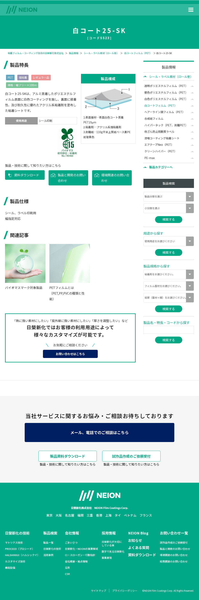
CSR (67, 574)
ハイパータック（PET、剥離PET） (166, 125)
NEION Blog (138, 532)
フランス (146, 515)
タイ (118, 515)
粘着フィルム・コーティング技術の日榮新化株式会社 (36, 53)
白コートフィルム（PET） (138, 53)
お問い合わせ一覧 (174, 532)
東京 (49, 515)
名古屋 (69, 515)
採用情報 (109, 532)
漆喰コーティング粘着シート (162, 138)
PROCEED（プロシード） (19, 549)
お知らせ (135, 540)
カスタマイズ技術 (15, 561)
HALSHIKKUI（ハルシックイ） (22, 555)
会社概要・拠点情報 (76, 561)
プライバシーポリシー (124, 590)
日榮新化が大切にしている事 (112, 543)
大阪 (59, 515)
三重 (90, 515)
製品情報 (73, 53)
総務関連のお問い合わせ (174, 561)
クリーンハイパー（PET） (160, 151)
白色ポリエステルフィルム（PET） (166, 99)
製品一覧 (48, 542)
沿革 (67, 567)
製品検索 (50, 532)
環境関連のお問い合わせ (115, 178)
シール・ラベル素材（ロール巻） (101, 53)
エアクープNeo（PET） (159, 144)
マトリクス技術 (14, 542)
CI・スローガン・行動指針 (80, 555)
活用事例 (48, 555)
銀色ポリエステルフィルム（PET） (166, 92)
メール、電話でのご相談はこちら (99, 432)
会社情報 (72, 532)
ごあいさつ (71, 542)
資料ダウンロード (26, 175)
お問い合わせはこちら (70, 354)
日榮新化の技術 (17, 532)
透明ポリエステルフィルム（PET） (166, 86)
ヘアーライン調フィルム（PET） (164, 112)
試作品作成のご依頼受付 (131, 456)
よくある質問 (138, 547)
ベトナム (130, 515)
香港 (99, 515)
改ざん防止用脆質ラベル (159, 131)
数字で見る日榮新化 (113, 551)
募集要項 (107, 558)
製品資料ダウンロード (67, 456)
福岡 (80, 515)
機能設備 (10, 567)
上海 (108, 515)
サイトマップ (98, 590)
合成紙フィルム (153, 118)
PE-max (149, 158)
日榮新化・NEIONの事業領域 (81, 549)
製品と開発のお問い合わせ (72, 178)
